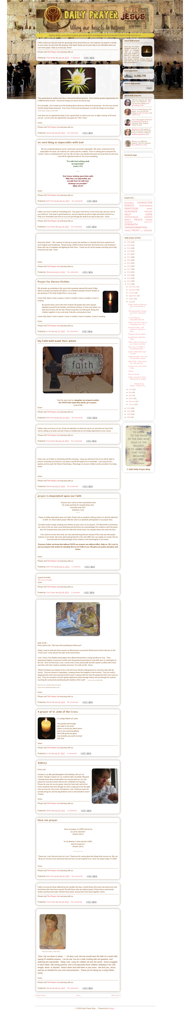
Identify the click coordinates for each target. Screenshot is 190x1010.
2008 (129, 417)
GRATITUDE (131, 208)
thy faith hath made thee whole (57, 340)
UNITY (142, 230)
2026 (129, 242)
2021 (129, 257)
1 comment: (75, 58)
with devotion (144, 113)
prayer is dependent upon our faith (59, 495)
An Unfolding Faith (140, 104)
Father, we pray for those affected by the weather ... (137, 379)
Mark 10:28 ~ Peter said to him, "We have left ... (137, 362)
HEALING (148, 212)
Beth (149, 100)
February (132, 401)
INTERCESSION (131, 217)
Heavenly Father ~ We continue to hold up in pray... (136, 329)
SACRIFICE (128, 222)
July (130, 302)
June (131, 389)
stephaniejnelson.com (140, 134)
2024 (129, 248)
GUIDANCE (130, 211)
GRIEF (149, 209)
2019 (129, 263)
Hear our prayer (48, 820)
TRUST (135, 230)
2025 (129, 245)
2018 (129, 266)
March (131, 398)
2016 (129, 272)
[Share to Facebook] (91, 58)
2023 (129, 251)
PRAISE (149, 220)
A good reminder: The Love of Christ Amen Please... (137, 357)
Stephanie (135, 129)
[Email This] (85, 58)
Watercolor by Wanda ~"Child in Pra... (137, 385)
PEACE (138, 219)
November (132, 290)
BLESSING (129, 203)
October (132, 293)
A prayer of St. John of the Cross (58, 711)
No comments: (73, 133)
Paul (133, 119)
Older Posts (115, 995)
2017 (129, 269)
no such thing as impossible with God (60, 142)
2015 (129, 275)
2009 (129, 414)
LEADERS (148, 217)
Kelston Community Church (142, 120)
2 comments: (72, 753)
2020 (129, 260)
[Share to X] (89, 58)
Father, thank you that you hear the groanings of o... (137, 306)
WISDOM (148, 231)
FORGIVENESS (145, 206)
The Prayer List (53, 52)
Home (78, 995)
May (130, 392)
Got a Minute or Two (139, 145)
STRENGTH (131, 224)
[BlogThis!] (87, 58)
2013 (129, 281)
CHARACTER (144, 202)
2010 (129, 411)
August (131, 299)
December (132, 287)
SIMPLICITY (148, 222)
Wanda (134, 141)
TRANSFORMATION (135, 227)
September (133, 296)
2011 (129, 408)
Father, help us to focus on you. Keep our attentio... (137, 343)
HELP (127, 214)
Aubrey (42, 762)
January (132, 404)
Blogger (111, 1008)
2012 (129, 284)
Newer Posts (41, 995)
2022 (129, 254)
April (130, 395)
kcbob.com (136, 115)
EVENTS (129, 205)
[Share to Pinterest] (93, 58)
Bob (133, 109)
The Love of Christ (45, 580)
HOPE (148, 214)
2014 (129, 278)
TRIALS (127, 231)
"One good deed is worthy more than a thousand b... (137, 313)
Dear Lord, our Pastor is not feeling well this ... (136, 348)
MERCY (127, 220)
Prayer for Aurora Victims (53, 281)
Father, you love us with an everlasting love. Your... (137, 323)
